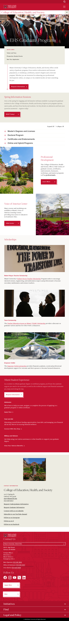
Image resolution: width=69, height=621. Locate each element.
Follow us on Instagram (12, 517)
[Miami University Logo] (9, 6)
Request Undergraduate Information (16, 504)
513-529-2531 (20, 565)
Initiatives (9, 603)
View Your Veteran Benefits (13, 446)
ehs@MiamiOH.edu (10, 498)
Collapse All (60, 126)
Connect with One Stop (12, 429)
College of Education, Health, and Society (23, 12)
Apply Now (8, 412)
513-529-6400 (16, 568)
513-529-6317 (9, 501)
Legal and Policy (12, 615)
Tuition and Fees (11, 53)
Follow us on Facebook (11, 524)
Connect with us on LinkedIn (14, 511)
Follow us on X (9, 521)
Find (6, 609)
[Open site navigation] (64, 6)
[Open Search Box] (65, 2)
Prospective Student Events (15, 56)
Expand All (50, 126)
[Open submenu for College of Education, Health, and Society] (67, 12)
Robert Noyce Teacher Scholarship (29, 279)
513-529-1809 (17, 562)
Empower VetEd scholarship (16, 366)
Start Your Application (13, 59)
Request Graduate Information (14, 507)
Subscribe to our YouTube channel (15, 514)
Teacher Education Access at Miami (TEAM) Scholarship (26, 323)
